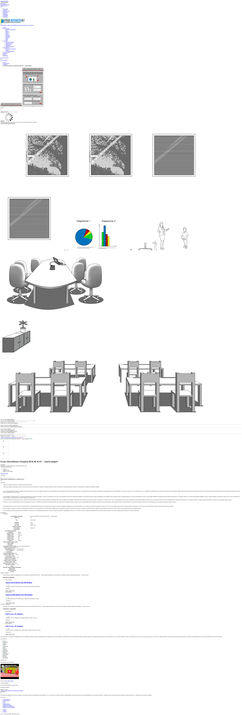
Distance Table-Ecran (5, 425)
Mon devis (5, 13)
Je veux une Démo (4, 2)
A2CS (13, 685)
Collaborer (5, 53)
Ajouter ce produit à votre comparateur (8, 437)
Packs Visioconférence (10, 51)
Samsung (7, 37)
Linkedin (5, 711)
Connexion (5, 16)
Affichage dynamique (10, 46)
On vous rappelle (4, 60)
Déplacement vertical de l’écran (7, 436)
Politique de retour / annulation (9, 707)
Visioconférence (6, 47)
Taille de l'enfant (4, 432)
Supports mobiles (9, 43)
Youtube (4, 709)
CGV (4, 702)
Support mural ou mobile (5, 423)
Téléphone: (3, 112)
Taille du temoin (4, 430)
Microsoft (7, 35)
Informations (5, 55)
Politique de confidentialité (8, 706)
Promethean (8, 36)
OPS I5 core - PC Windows (14, 614)
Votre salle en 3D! (19, 437)
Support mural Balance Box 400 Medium (19, 582)
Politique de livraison (7, 705)
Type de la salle (4, 419)
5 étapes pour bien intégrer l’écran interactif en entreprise (12, 690)
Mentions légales (6, 703)
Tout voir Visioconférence (11, 48)
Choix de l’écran (4, 420)
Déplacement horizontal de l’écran (7, 435)
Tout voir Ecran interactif (11, 29)
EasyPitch (8, 31)
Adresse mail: (3, 111)
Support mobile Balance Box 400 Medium (19, 595)
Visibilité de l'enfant (4, 431)
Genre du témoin (4, 429)
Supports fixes (8, 44)
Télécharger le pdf (4, 473)
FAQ (4, 701)
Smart (7, 39)
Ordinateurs (8, 45)
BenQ (7, 30)
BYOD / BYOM (6, 52)
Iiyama (7, 33)
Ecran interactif (6, 28)
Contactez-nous (6, 700)
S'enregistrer (5, 15)
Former (4, 54)
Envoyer (2, 121)
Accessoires (5, 40)
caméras (7, 50)
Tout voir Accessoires (10, 42)
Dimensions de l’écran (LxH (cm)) (7, 421)
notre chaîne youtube (9, 680)
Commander (5, 14)
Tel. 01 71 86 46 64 (4, 57)
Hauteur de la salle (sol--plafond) (7, 426)
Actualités (5, 10)
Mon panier (5, 12)
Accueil (4, 27)
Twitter (4, 710)
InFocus (7, 34)
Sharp (7, 38)
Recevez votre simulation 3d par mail (8, 123)
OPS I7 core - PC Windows (14, 626)
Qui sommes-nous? (7, 699)
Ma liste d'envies (6, 11)
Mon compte (5, 9)
